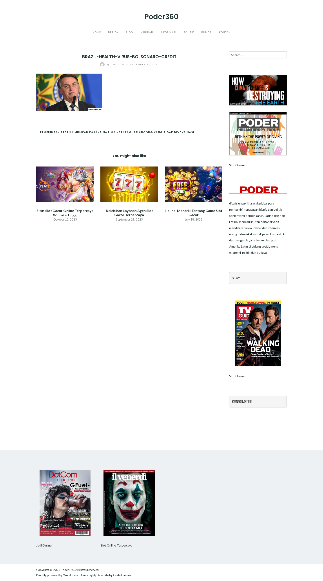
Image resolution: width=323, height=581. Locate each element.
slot (236, 278)
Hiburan (146, 32)
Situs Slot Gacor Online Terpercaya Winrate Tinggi (65, 212)
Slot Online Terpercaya (116, 545)
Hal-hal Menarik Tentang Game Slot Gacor (193, 212)
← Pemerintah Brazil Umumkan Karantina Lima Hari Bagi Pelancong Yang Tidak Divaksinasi (115, 132)
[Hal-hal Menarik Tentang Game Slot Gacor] (193, 184)
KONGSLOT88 (242, 402)
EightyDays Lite (99, 575)
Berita (113, 32)
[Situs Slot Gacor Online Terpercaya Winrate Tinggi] (65, 184)
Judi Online (44, 545)
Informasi (168, 32)
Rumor (206, 32)
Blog (129, 32)
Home (97, 32)
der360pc (116, 64)
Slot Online (237, 165)
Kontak (224, 32)
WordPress (70, 575)
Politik (188, 32)
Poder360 (161, 17)
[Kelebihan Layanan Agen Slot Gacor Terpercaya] (129, 184)
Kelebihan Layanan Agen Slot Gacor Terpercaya (129, 212)
